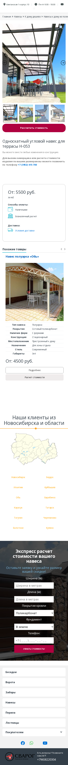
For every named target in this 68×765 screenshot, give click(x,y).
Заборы (10, 692)
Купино (50, 527)
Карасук (18, 507)
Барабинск (50, 497)
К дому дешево (33, 16)
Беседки (11, 672)
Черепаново (49, 517)
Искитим (18, 487)
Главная (6, 16)
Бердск (49, 477)
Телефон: (34, 633)
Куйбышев (49, 487)
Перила (10, 712)
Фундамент (34, 619)
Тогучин (18, 517)
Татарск (50, 507)
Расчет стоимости (35, 377)
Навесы (18, 16)
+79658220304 (46, 759)
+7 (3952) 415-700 (27, 164)
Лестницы (12, 722)
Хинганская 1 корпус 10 (17, 4)
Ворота (10, 682)
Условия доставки (24, 230)
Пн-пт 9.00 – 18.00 (46, 4)
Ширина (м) (34, 578)
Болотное (18, 527)
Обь (18, 497)
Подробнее (35, 370)
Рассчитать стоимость (34, 127)
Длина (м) (34, 592)
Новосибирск (18, 477)
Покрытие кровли (34, 606)
